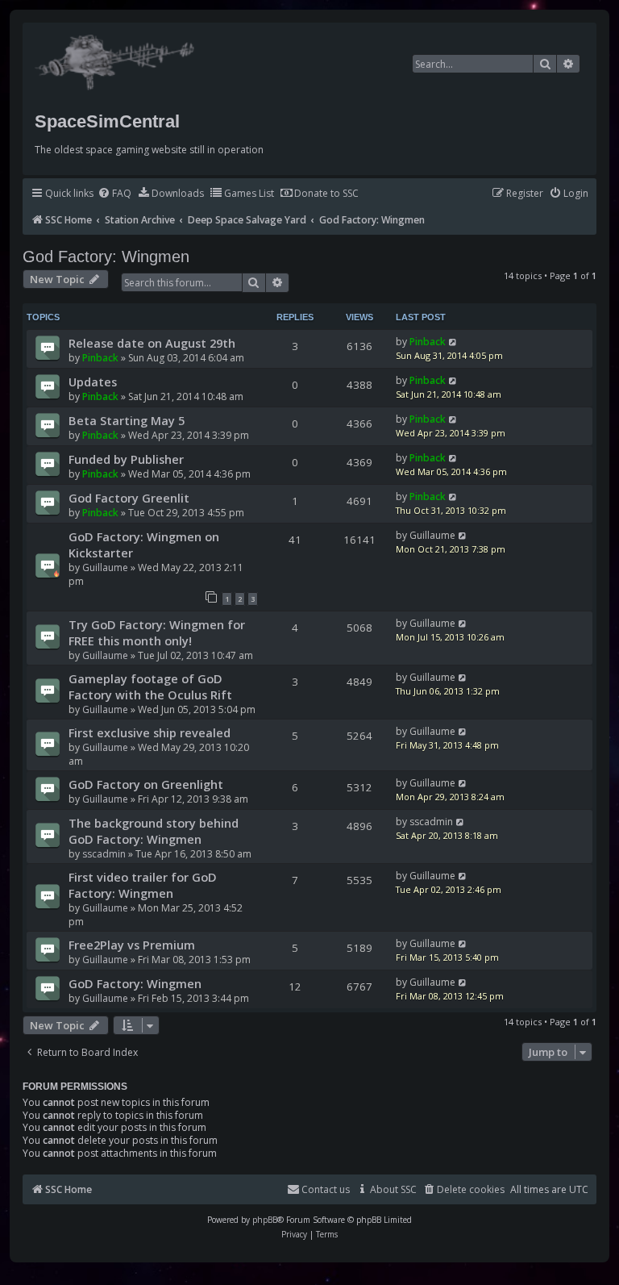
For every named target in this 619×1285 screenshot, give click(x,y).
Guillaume (105, 567)
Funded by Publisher (126, 459)
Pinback (100, 358)
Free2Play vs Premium (132, 945)
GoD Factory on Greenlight (146, 784)
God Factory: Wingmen (106, 256)
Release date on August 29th (152, 343)
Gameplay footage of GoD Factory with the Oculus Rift (150, 686)
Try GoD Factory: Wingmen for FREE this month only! (157, 632)
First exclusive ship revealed (150, 732)
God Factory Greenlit (129, 498)
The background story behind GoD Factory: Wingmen (154, 831)
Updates (93, 381)
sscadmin (104, 854)
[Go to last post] (453, 341)
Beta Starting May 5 (127, 420)
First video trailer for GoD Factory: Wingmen (143, 885)
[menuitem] (114, 194)
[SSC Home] (116, 59)
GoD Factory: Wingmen (135, 983)
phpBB (264, 1219)
